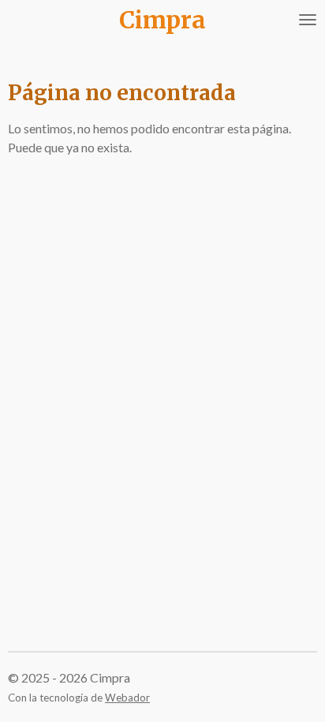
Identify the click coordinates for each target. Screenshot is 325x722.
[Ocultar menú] (307, 19)
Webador (127, 697)
